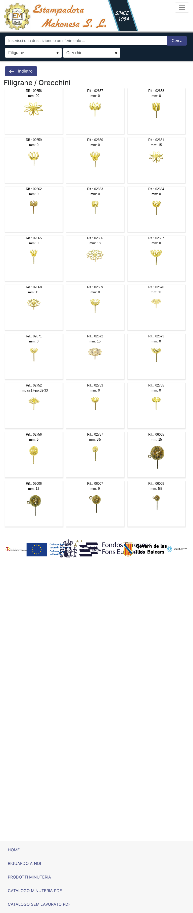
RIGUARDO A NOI (24, 863)
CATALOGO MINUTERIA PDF (35, 890)
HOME (14, 849)
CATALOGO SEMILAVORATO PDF (39, 904)
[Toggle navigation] (182, 8)
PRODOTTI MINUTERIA (29, 877)
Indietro (25, 71)
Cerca (177, 41)
